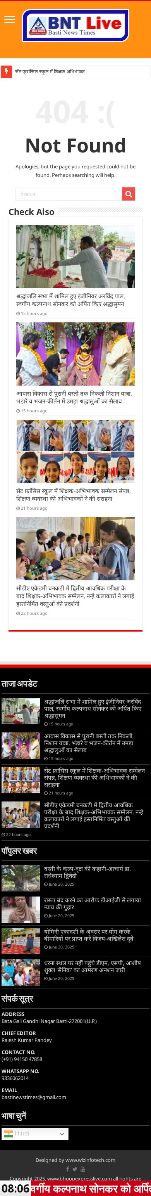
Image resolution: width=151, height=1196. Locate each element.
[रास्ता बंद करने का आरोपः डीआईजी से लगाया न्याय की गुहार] (21, 910)
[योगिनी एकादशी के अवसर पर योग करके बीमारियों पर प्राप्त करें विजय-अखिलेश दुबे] (21, 941)
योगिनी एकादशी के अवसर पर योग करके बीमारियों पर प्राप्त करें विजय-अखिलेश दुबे (89, 935)
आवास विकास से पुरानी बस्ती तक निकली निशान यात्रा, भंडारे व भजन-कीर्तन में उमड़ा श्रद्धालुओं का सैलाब (74, 397)
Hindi (21, 1133)
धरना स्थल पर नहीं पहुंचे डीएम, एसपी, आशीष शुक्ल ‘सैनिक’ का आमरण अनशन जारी (92, 966)
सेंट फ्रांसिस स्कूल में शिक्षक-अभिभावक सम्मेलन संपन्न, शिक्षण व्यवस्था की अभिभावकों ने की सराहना (73, 494)
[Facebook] (67, 1169)
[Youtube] (83, 1169)
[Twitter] (75, 1169)
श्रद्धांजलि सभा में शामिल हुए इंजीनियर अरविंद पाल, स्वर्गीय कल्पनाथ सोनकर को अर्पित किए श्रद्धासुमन (70, 300)
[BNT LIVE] (75, 24)
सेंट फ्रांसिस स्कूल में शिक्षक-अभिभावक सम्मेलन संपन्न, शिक (68, 71)
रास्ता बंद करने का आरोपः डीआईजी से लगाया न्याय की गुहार (92, 903)
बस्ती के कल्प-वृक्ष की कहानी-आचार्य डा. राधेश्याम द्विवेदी (87, 872)
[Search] (128, 194)
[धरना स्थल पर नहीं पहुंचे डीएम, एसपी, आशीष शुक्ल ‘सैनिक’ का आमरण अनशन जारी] (21, 972)
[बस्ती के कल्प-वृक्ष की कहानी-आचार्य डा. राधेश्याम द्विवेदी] (21, 878)
